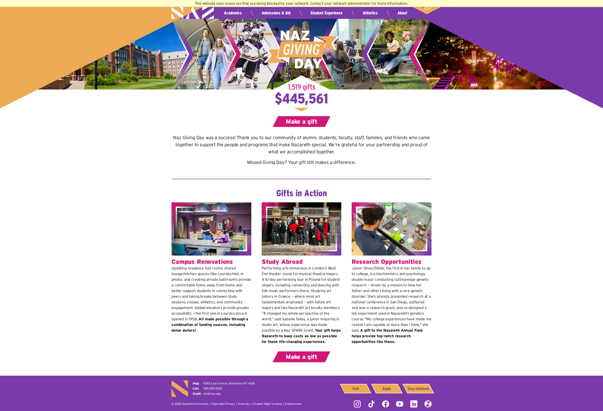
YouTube (399, 403)
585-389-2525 (212, 388)
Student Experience (326, 13)
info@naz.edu (212, 393)
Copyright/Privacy (223, 404)
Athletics (370, 13)
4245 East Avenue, (229, 383)
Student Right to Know (267, 404)
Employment (293, 404)
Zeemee (428, 403)
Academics (233, 13)
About (402, 13)
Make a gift (301, 121)
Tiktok (371, 403)
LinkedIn (413, 403)
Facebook (385, 403)
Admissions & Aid (276, 13)
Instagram (357, 403)
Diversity (244, 404)
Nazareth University (192, 11)
